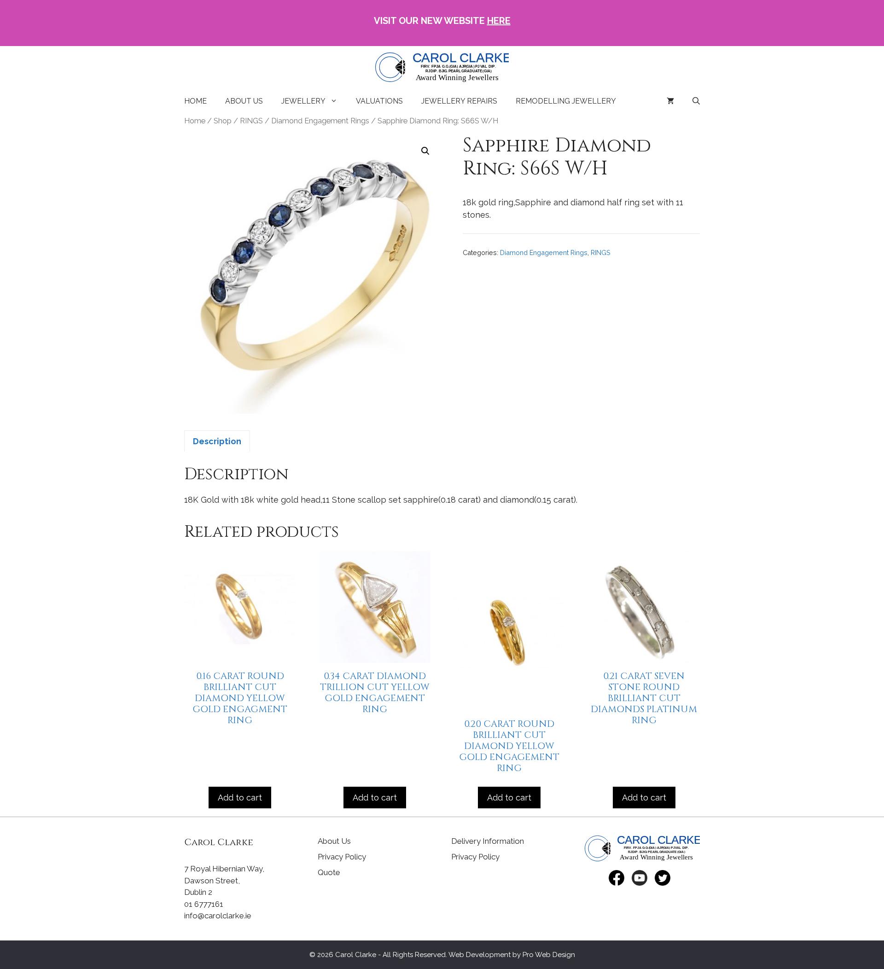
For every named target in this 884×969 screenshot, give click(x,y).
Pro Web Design (549, 955)
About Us (244, 101)
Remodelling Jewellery (566, 101)
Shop (223, 120)
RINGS (251, 120)
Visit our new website (442, 20)
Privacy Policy (342, 856)
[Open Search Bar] (696, 101)
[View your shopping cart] (670, 101)
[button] (425, 151)
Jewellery (303, 101)
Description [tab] (217, 441)
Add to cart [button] (240, 797)
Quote (329, 872)
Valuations (379, 101)
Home (195, 101)
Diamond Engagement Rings (320, 120)
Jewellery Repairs (459, 101)
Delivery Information (487, 841)
